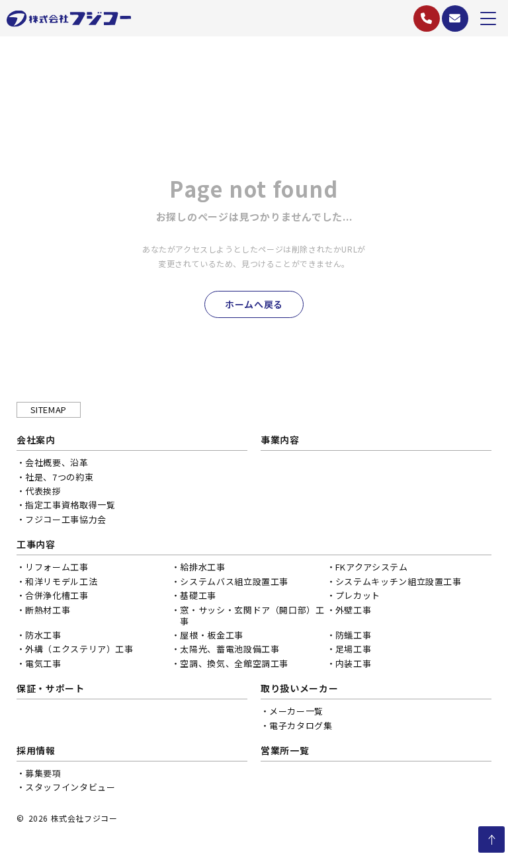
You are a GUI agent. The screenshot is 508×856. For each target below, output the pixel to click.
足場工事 (353, 648)
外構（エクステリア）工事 (79, 648)
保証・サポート (51, 688)
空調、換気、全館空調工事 (234, 663)
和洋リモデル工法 (61, 581)
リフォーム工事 (57, 567)
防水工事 (43, 635)
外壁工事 (353, 609)
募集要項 (43, 773)
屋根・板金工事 (211, 635)
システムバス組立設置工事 (234, 581)
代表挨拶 (43, 491)
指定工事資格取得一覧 (70, 504)
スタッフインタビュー (70, 787)
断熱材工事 (47, 609)
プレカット (357, 595)
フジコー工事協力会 (65, 519)
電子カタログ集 (301, 725)
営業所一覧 (285, 750)
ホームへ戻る (254, 304)
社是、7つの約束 (59, 477)
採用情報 (36, 750)
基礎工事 (198, 595)
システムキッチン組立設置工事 (398, 581)
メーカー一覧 (296, 711)
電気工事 (43, 663)
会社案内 (36, 439)
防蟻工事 (353, 635)
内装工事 (353, 663)
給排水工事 (202, 567)
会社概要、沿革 (57, 462)
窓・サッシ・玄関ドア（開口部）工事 (252, 615)
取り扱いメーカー (300, 688)
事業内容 (280, 439)
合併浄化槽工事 (57, 595)
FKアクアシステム (371, 567)
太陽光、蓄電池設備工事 (229, 648)
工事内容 (36, 544)
